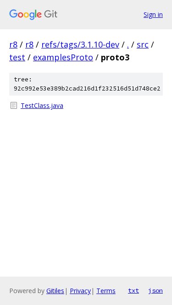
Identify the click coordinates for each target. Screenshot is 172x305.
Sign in (153, 14)
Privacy (80, 290)
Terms (106, 290)
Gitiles (55, 290)
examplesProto (63, 57)
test (17, 57)
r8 (13, 44)
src (143, 44)
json (155, 290)
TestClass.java (42, 105)
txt (133, 290)
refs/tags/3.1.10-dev (80, 44)
